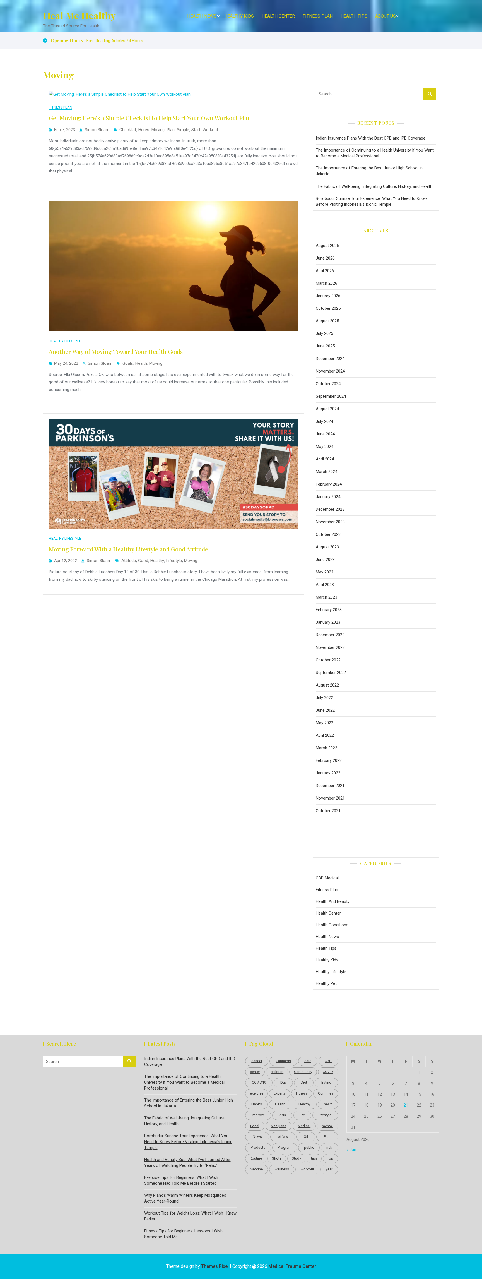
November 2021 (330, 798)
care (307, 1061)
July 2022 (324, 697)
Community (303, 1072)
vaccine (256, 1169)
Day (283, 1082)
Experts (280, 1093)
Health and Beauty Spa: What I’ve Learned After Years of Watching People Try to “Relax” (187, 1162)
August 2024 (327, 408)
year (329, 1169)
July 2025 (324, 333)
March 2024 (326, 471)
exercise (256, 1093)
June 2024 (325, 433)
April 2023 (325, 584)
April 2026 (325, 270)
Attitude (128, 560)
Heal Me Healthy (79, 15)
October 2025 (328, 308)
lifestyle (174, 560)
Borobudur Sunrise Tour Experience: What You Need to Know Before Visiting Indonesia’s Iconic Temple (371, 201)
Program (284, 1147)
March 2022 (326, 747)
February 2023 (329, 609)
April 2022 (325, 735)
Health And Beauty (333, 901)
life (302, 1115)
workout (210, 129)
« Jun (351, 1149)
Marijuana (278, 1126)
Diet (304, 1082)
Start (195, 129)
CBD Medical (327, 877)
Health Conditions (332, 924)
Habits (256, 1104)
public (309, 1147)
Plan (171, 129)
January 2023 (328, 622)
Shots (276, 1158)
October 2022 (328, 660)
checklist (127, 129)
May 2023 (324, 572)
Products (258, 1147)
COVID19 (259, 1082)
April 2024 (325, 459)
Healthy (157, 560)
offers (283, 1136)
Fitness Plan (318, 16)
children (277, 1072)
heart (328, 1104)
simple (183, 129)
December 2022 (330, 634)
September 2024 (331, 396)
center (255, 1072)
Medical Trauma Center (292, 1266)
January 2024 (328, 496)
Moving (158, 129)
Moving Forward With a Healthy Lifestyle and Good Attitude (128, 549)
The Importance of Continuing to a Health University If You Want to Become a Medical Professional (375, 153)
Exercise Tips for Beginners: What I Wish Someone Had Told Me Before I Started (181, 1180)
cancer (256, 1061)
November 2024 (330, 371)
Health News (201, 16)
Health (141, 363)
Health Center (278, 16)
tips (314, 1158)
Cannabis (283, 1061)
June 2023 (325, 559)
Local (254, 1126)
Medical (304, 1126)
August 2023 (327, 546)
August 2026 (327, 245)
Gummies (325, 1093)
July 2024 (324, 421)
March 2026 (326, 283)
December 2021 (330, 785)
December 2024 (330, 358)
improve (258, 1115)
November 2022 (330, 647)
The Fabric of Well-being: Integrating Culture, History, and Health (374, 186)
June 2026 (325, 258)
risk (329, 1147)
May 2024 (324, 446)
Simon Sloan (96, 129)
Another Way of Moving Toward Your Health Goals (116, 351)
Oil (306, 1136)
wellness (282, 1169)
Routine (256, 1158)
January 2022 (328, 773)
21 (406, 1105)
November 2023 (330, 521)
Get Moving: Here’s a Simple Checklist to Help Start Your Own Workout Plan (150, 118)
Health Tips (354, 16)
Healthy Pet (326, 983)
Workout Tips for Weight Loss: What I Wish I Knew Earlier (190, 1216)
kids (282, 1115)
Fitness (302, 1093)
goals (127, 363)
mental (327, 1126)
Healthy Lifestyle (65, 341)
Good (143, 560)
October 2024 (328, 383)
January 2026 (328, 295)
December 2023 (330, 509)
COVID (328, 1072)
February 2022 (329, 760)
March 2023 (326, 597)
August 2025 (327, 320)
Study (296, 1158)
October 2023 (328, 534)
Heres (143, 129)
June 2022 (325, 710)
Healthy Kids (239, 16)
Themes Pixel (215, 1266)
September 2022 (331, 672)
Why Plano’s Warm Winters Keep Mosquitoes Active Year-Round (185, 1198)
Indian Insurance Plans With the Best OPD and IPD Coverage (370, 138)
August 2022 (327, 685)
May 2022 (324, 722)
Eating (326, 1082)
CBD (328, 1061)
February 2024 (329, 484)
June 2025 (325, 346)
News (257, 1136)
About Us (385, 16)
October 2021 (328, 810)
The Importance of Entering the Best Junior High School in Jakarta (369, 170)
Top (330, 1158)
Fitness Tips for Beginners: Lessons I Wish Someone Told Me (183, 1233)
